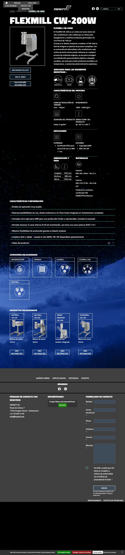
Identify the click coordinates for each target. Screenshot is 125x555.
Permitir (62, 405)
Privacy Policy (102, 493)
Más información (16, 352)
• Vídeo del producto (20, 242)
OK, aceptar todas (64, 552)
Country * (89, 439)
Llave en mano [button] (11, 6)
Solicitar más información (20, 83)
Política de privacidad (113, 500)
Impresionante (94, 500)
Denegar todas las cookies (82, 552)
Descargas (73, 378)
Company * (89, 430)
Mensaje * (89, 447)
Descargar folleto (20, 70)
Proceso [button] (17, 3)
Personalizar (98, 552)
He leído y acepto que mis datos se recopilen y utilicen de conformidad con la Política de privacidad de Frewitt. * (104, 473)
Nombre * (89, 403)
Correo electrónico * (89, 412)
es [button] (119, 9)
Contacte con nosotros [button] (25, 7)
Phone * (88, 422)
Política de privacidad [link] (109, 552)
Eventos (85, 378)
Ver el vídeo (20, 77)
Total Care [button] (32, 3)
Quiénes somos (43, 378)
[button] (6, 2)
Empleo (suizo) (59, 378)
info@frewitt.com (17, 416)
